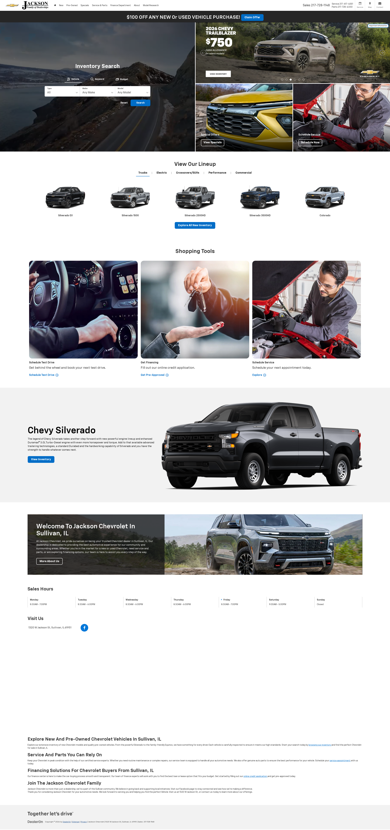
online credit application (255, 776)
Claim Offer (252, 17)
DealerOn (67, 822)
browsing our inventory (320, 745)
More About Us (49, 561)
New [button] (61, 5)
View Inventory (41, 459)
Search (140, 103)
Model (120, 89)
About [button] (137, 5)
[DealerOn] (35, 822)
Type (49, 89)
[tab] (73, 79)
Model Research (151, 5)
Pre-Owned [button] (72, 5)
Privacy (84, 822)
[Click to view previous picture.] (203, 52)
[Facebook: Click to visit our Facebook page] (84, 628)
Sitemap (75, 822)
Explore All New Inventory (195, 225)
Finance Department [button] (120, 5)
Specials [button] (85, 5)
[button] (55, 5)
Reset (124, 103)
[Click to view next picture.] (382, 52)
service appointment (340, 761)
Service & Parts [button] (99, 5)
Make (84, 89)
